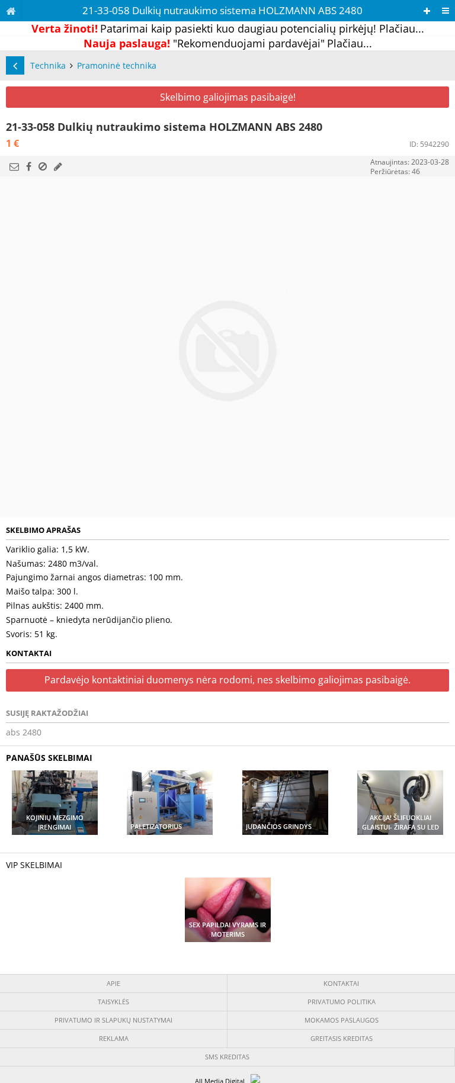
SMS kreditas (227, 1056)
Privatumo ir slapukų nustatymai (113, 1019)
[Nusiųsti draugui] (14, 166)
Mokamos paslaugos (342, 1019)
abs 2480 (23, 732)
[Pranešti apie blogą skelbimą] (42, 166)
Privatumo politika (341, 1001)
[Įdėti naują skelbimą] (427, 11)
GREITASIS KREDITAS (341, 1038)
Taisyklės (113, 1001)
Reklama (114, 1038)
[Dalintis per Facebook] (29, 166)
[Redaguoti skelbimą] (58, 166)
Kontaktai (341, 983)
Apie (113, 983)
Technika (48, 65)
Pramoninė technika (116, 65)
